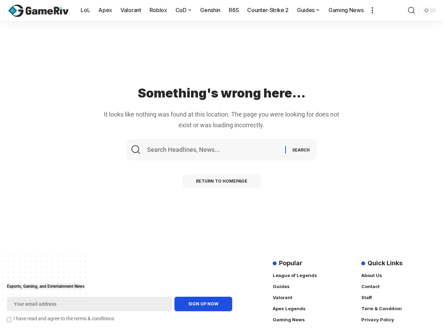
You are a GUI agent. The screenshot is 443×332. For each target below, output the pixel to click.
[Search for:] (215, 149)
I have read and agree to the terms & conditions (63, 319)
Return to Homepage (221, 181)
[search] (411, 10)
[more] (372, 10)
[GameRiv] (38, 10)
